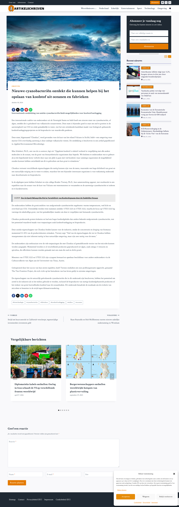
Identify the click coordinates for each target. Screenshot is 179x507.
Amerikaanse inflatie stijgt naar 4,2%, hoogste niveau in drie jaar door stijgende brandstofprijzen (155, 74)
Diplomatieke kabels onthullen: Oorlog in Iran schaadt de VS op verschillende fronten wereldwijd (35, 388)
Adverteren (22, 2)
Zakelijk (115, 8)
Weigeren (145, 496)
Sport (139, 8)
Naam (12, 474)
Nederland (104, 8)
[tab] (58, 410)
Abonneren (155, 2)
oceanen (79, 302)
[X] (166, 2)
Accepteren (126, 496)
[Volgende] (112, 376)
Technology (149, 8)
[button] (174, 474)
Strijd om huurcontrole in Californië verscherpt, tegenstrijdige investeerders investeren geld (33, 319)
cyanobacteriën (32, 302)
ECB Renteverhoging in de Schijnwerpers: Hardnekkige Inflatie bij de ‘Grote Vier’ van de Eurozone (155, 131)
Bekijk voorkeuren (165, 496)
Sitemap (12, 499)
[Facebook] (162, 2)
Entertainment (128, 8)
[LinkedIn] (22, 110)
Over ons (12, 2)
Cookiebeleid (137, 502)
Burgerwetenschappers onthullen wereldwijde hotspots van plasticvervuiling (87, 388)
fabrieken (44, 302)
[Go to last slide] (15, 376)
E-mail (50, 474)
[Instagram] (169, 2)
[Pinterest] (26, 110)
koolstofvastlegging (57, 302)
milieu (70, 302)
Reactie (12, 441)
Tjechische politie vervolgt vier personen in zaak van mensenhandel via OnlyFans (155, 93)
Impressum (154, 502)
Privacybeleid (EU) (34, 499)
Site (86, 474)
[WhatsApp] (30, 110)
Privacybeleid (146, 502)
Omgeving (162, 8)
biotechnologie (18, 302)
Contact (31, 2)
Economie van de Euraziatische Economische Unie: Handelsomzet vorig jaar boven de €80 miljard (154, 112)
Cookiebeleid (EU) (63, 499)
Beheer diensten (121, 490)
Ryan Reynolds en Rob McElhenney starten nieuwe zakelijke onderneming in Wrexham (95, 319)
